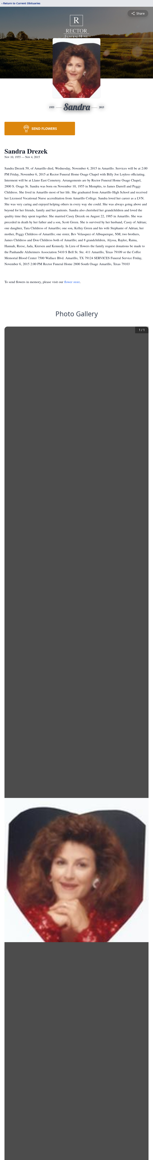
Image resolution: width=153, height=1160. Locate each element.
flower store (72, 281)
